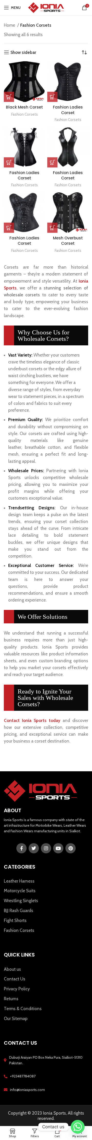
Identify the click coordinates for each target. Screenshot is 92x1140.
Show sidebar (23, 52)
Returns (11, 998)
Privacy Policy (17, 988)
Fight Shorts (15, 920)
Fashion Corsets (24, 114)
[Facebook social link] (21, 848)
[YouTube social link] (58, 848)
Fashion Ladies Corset (68, 109)
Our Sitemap (16, 1018)
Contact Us (14, 978)
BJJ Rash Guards (18, 910)
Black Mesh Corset (24, 107)
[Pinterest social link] (70, 848)
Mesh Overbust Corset (68, 240)
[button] (9, 97)
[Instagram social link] (46, 848)
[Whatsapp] (78, 1127)
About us (12, 969)
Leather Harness (19, 881)
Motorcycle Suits (20, 890)
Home (10, 25)
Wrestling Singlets (21, 900)
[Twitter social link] (34, 848)
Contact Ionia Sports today (32, 720)
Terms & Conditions (23, 1008)
